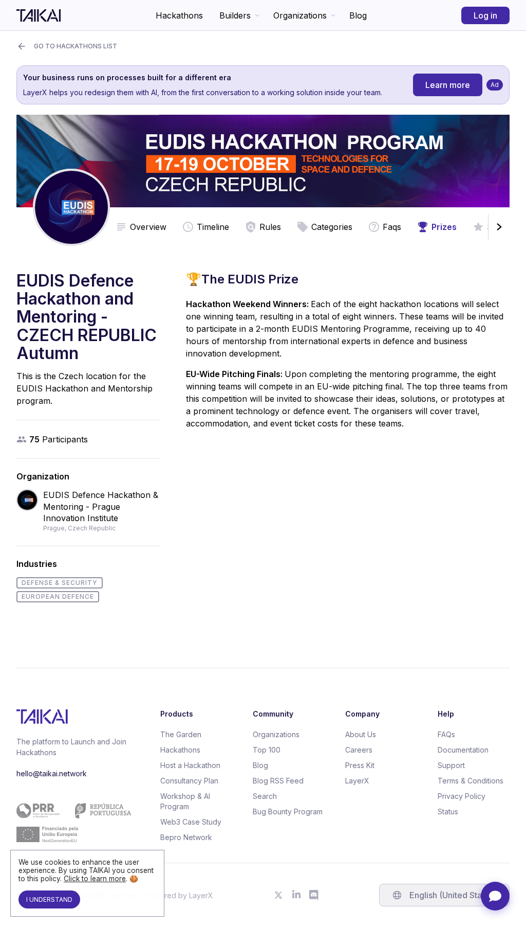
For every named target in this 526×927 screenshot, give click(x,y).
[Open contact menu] (495, 896)
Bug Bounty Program (288, 811)
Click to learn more (95, 879)
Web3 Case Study (190, 821)
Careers (358, 749)
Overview (148, 227)
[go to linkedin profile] (296, 895)
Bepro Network (186, 837)
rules (270, 227)
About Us (360, 734)
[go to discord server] (314, 895)
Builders (235, 15)
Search (265, 796)
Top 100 (266, 749)
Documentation (463, 749)
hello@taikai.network (51, 773)
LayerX (357, 780)
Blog (358, 15)
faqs (392, 227)
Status (448, 811)
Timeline (213, 227)
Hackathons (179, 15)
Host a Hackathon (190, 765)
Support (451, 765)
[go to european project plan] (74, 822)
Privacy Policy (461, 796)
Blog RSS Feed (278, 780)
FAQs (446, 734)
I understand (49, 899)
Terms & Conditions (470, 780)
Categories (331, 227)
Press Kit (359, 765)
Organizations (300, 15)
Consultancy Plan (189, 780)
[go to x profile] (278, 895)
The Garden (180, 734)
